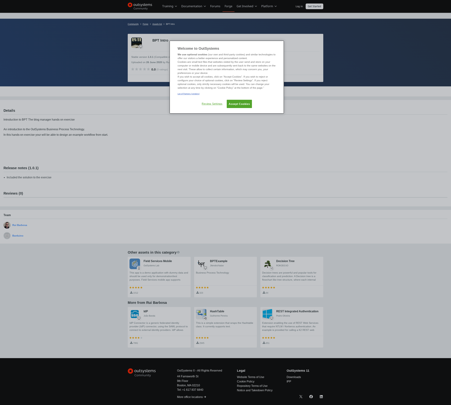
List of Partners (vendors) (189, 94)
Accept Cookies (239, 103)
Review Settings (212, 103)
